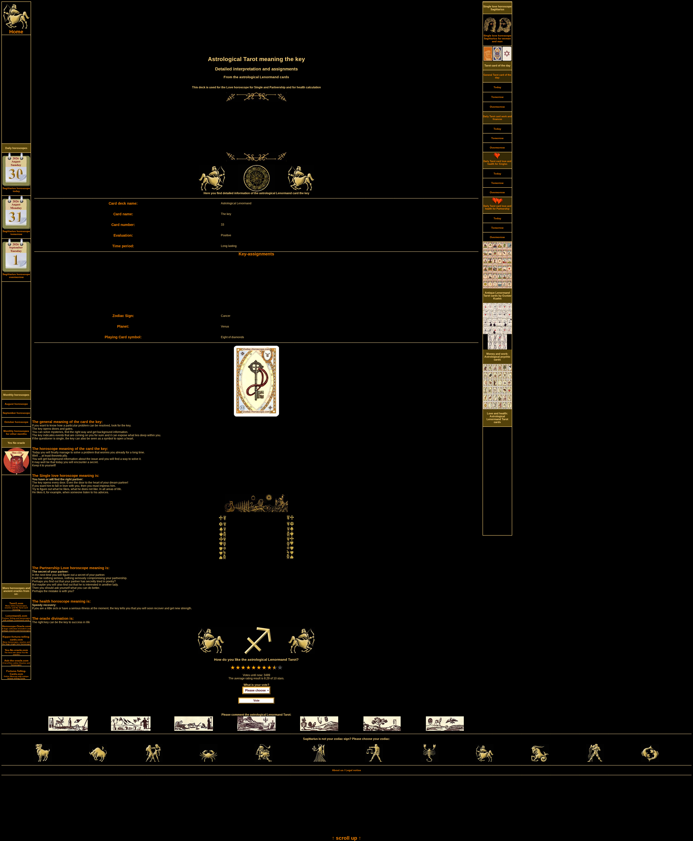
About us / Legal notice (346, 770)
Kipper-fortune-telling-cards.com (16, 640)
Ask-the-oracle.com (16, 662)
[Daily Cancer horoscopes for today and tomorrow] (208, 761)
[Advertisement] (16, 89)
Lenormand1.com (16, 617)
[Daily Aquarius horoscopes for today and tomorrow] (595, 761)
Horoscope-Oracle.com (16, 628)
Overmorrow (497, 106)
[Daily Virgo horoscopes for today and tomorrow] (319, 761)
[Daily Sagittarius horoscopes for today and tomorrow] (485, 761)
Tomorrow (497, 97)
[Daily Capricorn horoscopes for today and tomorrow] (540, 761)
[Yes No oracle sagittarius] (16, 473)
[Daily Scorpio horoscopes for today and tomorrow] (429, 761)
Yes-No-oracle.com (16, 652)
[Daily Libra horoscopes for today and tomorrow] (374, 761)
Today (497, 87)
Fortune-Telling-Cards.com (16, 674)
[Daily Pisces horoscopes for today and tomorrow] (650, 761)
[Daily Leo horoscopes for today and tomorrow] (264, 761)
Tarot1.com (16, 606)
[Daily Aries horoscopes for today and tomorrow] (43, 761)
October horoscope (16, 421)
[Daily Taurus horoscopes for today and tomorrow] (98, 761)
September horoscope (16, 412)
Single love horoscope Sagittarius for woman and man (497, 38)
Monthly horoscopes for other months (16, 432)
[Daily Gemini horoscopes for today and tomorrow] (153, 761)
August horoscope (16, 403)
